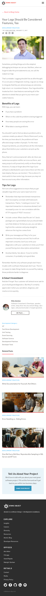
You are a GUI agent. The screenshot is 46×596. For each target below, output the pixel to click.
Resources (7, 534)
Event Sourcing (7, 335)
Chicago (6, 555)
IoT (3, 326)
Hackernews (12, 33)
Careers (6, 527)
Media (6, 576)
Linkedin (9, 33)
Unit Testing (6, 332)
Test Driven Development (10, 329)
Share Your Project (23, 488)
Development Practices (11, 28)
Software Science (8, 338)
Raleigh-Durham (9, 562)
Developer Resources (11, 541)
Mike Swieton (16, 301)
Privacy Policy (8, 579)
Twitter (3, 33)
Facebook (6, 33)
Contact (6, 572)
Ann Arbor (7, 551)
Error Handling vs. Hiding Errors (14, 419)
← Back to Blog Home (10, 12)
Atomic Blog (8, 538)
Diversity (7, 530)
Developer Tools (7, 344)
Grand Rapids (8, 559)
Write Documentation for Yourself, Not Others (19, 384)
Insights (6, 523)
